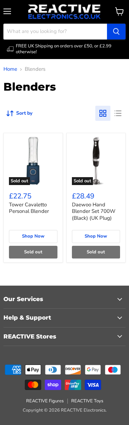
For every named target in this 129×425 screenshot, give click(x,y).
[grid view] (102, 113)
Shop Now (33, 236)
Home (10, 69)
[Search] (116, 31)
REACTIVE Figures (45, 401)
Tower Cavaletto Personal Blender (29, 208)
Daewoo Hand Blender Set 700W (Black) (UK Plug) (94, 211)
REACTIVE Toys (87, 401)
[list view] (118, 113)
